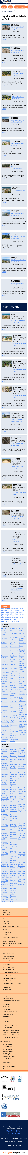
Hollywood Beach (22, 678)
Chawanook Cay (13, 672)
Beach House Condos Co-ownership (23, 716)
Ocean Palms (23, 694)
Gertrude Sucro (14, 647)
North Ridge (4, 647)
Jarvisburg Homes (8, 1054)
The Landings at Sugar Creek (23, 638)
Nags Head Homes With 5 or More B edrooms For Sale (5, 767)
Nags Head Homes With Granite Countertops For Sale (22, 826)
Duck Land (6, 935)
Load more (5, 606)
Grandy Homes (7, 1049)
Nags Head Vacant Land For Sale (10, 621)
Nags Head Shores (22, 668)
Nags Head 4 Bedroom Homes (4, 732)
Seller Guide (6, 912)
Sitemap (19, 1145)
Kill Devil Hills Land (8, 969)
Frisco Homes (7, 1009)
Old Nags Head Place (14, 638)
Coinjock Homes (7, 1047)
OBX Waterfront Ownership (11, 1035)
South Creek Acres (13, 629)
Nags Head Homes (8, 976)
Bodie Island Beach (13, 660)
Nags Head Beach (4, 711)
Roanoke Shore (21, 656)
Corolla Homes (7, 919)
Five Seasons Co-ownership (14, 716)
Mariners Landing (12, 721)
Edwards (12, 675)
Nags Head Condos (8, 981)
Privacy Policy (10, 1142)
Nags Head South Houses (22, 706)
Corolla (4, 7)
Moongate (4, 698)
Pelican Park (13, 668)
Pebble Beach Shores (5, 629)
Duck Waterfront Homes (10, 937)
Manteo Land (7, 992)
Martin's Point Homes (9, 950)
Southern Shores (20, 7)
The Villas (3, 643)
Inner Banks (6, 1062)
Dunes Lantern (21, 711)
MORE (4, 39)
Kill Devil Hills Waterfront (10, 972)
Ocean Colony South (23, 647)
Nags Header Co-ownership (14, 726)
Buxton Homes (7, 1007)
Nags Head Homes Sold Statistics (4, 739)
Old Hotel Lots (22, 660)
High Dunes (4, 664)
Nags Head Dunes (4, 682)
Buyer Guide (6, 915)
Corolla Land (6, 923)
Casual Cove (4, 716)
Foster (12, 678)
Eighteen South (14, 702)
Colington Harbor (8, 998)
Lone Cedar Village (4, 690)
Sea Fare (12, 682)
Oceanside (4, 654)
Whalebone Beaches (4, 656)
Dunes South (4, 668)
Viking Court (4, 686)
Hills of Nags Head (23, 629)
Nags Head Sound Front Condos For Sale (12, 614)
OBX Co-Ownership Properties (12, 1032)
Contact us (6, 1069)
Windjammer (4, 694)
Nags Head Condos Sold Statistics (22, 732)
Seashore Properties (13, 686)
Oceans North (14, 651)
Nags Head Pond (13, 706)
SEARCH (5, 910)
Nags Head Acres (22, 690)
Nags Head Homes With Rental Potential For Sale (4, 882)
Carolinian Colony (4, 660)
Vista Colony (13, 633)
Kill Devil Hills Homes (9, 965)
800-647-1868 (15, 1133)
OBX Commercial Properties (11, 1030)
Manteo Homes (7, 987)
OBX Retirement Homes (10, 1025)
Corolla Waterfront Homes (11, 926)
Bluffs (21, 698)
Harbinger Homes (8, 1051)
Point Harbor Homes (9, 1056)
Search (20, 1142)
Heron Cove (22, 643)
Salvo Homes (6, 1016)
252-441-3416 (13, 1130)
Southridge (4, 638)
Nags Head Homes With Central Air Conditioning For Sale (22, 808)
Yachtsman (4, 702)
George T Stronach (22, 650)
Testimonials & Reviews (18, 1138)
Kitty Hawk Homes (8, 953)
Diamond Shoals (12, 643)
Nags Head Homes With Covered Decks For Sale (4, 817)
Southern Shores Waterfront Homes (13, 943)
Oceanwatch (13, 711)
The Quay (12, 654)
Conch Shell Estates (22, 686)
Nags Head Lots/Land (9, 978)
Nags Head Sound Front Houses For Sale (12, 610)
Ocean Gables (5, 726)
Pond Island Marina (13, 694)
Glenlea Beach (21, 672)
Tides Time (13, 664)
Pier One (21, 633)
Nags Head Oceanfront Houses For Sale (12, 612)
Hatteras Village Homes (10, 1011)
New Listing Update (9, 1066)
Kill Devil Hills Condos (9, 967)
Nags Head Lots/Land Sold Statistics (14, 739)
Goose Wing (22, 654)
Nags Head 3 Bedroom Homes (23, 725)
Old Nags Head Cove (4, 633)
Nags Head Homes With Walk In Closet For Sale (13, 854)
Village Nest (4, 706)
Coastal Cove (5, 675)
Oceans (3, 651)
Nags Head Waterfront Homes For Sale (12, 608)
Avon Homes (6, 1004)
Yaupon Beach (5, 672)
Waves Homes (7, 1019)
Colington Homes (8, 996)
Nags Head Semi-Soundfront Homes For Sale (21, 882)
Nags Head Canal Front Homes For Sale (12, 617)
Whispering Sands (22, 702)
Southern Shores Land (9, 946)
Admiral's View (22, 682)
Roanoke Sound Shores (23, 664)
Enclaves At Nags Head (4, 678)
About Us (4, 1138)
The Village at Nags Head (14, 698)
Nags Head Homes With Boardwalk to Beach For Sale (5, 798)
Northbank (22, 675)
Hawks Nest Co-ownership (5, 721)
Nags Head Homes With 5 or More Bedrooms (14, 732)
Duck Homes (7, 930)
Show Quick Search (9, 11)
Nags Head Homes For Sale (8, 619)
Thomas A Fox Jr (14, 690)
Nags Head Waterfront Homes (12, 983)
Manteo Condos (7, 989)
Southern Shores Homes (10, 941)
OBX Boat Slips (7, 1027)
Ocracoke (6, 1021)
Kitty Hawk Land (8, 958)
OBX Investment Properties (11, 1037)
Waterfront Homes (8, 961)
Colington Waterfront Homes (11, 1000)
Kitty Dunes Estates (13, 656)
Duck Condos (7, 932)
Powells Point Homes (9, 1059)
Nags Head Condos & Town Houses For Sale (13, 616)
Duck (10, 7)
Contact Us (10, 1145)
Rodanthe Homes (8, 1014)
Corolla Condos (7, 921)
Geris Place (22, 721)
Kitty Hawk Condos (8, 956)
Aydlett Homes (7, 1044)
